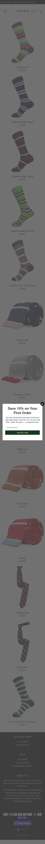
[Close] (42, 404)
